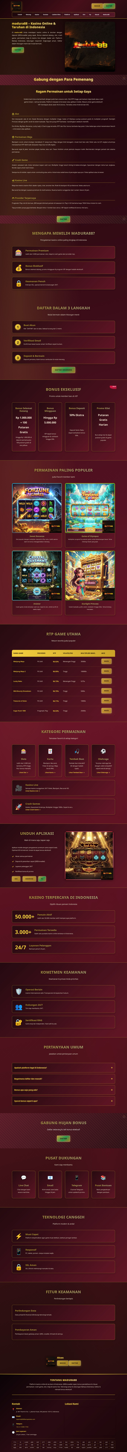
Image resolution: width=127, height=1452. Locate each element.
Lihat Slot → (23, 772)
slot (84, 14)
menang (28, 14)
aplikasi (76, 14)
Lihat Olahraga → (103, 772)
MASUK (63, 1363)
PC (42, 879)
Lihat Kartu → (50, 772)
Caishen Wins (56, 14)
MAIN (106, 661)
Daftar (109, 6)
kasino (37, 14)
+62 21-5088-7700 (22, 1427)
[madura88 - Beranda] (16, 6)
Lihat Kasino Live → (32, 791)
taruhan (45, 14)
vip (90, 14)
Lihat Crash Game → (33, 810)
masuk (97, 14)
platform (67, 14)
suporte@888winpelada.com (25, 1419)
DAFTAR (18, 50)
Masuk (97, 6)
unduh (20, 14)
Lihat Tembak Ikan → (77, 772)
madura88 (106, 14)
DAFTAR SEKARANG (63, 370)
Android (29, 879)
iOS (16, 879)
